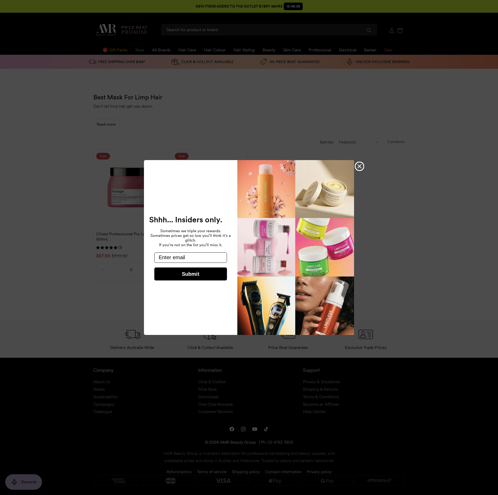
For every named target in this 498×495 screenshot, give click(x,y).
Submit (190, 274)
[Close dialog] (359, 166)
